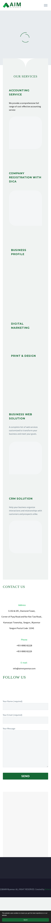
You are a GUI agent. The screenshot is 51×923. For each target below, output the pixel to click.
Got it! (25, 920)
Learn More (25, 159)
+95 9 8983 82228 (24, 645)
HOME (28, 9)
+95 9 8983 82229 (24, 651)
